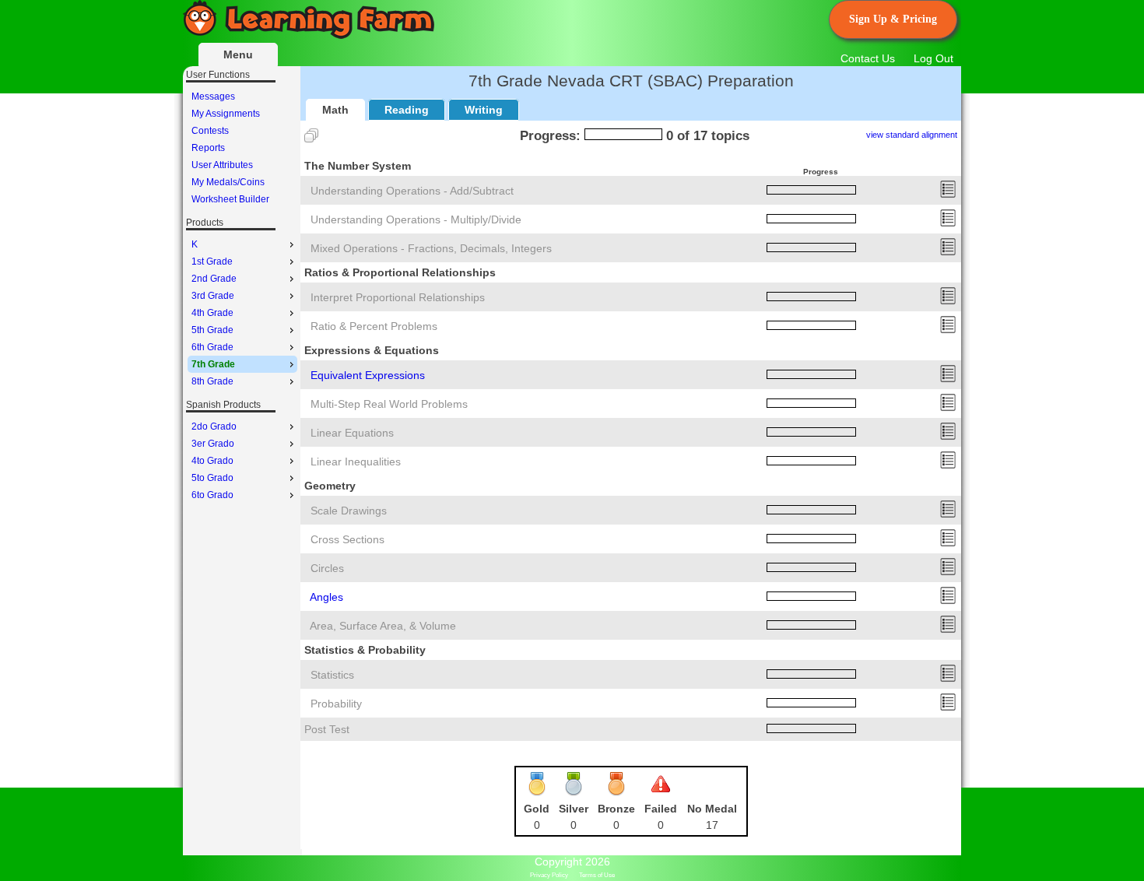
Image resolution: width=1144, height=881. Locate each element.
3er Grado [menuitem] (212, 443)
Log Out (933, 58)
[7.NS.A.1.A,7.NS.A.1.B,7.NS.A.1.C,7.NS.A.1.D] (948, 194)
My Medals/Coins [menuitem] (228, 182)
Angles (326, 597)
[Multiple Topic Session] (311, 135)
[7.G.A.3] (948, 543)
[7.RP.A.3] (948, 330)
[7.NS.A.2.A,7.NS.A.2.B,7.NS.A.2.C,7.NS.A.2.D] (948, 223)
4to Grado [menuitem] (212, 460)
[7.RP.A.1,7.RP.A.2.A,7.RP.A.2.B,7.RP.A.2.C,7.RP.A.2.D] (948, 301)
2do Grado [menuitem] (214, 426)
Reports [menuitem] (208, 147)
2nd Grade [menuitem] (214, 278)
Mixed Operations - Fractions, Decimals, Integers (431, 248)
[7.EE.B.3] (948, 408)
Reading (406, 110)
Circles (327, 568)
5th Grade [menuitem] (212, 330)
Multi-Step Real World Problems (389, 404)
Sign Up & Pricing (893, 19)
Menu (238, 54)
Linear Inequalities (356, 461)
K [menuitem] (194, 244)
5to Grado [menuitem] (212, 477)
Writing (484, 110)
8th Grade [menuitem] (212, 381)
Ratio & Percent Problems (374, 326)
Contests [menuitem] (210, 130)
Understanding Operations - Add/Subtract (412, 190)
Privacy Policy (549, 875)
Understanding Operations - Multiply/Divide (416, 219)
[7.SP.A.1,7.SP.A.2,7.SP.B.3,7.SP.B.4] (948, 678)
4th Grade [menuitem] (212, 312)
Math (335, 110)
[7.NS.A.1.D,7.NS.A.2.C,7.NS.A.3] (948, 252)
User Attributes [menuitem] (222, 165)
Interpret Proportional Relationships (398, 297)
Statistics (332, 675)
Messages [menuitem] (213, 96)
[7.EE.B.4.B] (948, 465)
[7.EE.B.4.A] (948, 436)
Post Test (326, 729)
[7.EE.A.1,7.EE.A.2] (948, 379)
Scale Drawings (349, 510)
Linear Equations (352, 432)
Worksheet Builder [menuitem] (230, 199)
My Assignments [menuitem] (225, 113)
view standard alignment (911, 134)
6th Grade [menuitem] (212, 347)
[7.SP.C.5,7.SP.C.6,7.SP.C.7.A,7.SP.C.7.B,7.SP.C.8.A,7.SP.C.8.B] (948, 707)
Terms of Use (597, 875)
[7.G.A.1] (948, 514)
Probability (336, 703)
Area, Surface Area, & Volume (383, 626)
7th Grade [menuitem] (213, 364)
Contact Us (867, 58)
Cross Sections (347, 539)
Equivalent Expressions (368, 375)
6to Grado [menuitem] (212, 495)
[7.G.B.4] (948, 572)
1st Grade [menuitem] (212, 261)
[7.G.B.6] (948, 629)
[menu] (242, 147)
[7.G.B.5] (948, 601)
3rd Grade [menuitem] (212, 295)
